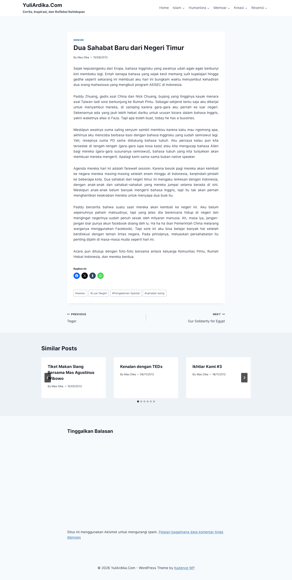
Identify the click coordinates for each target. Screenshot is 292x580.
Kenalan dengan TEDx (141, 366)
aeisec (80, 293)
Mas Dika (83, 57)
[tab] (138, 401)
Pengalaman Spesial (126, 293)
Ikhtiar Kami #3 (207, 366)
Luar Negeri (98, 293)
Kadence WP (184, 568)
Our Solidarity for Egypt (206, 318)
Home (164, 8)
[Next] (244, 377)
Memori (78, 39)
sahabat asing (154, 293)
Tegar (76, 318)
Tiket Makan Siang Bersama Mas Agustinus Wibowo (71, 372)
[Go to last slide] (47, 377)
